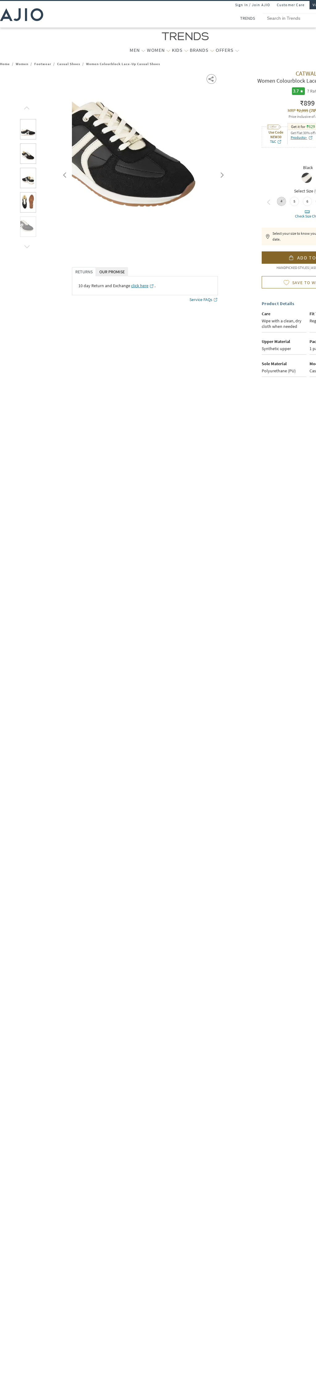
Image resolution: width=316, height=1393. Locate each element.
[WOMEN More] (168, 50)
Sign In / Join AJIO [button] (252, 4)
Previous (64, 173)
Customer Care (291, 4)
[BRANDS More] (212, 50)
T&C (273, 141)
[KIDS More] (186, 50)
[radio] (306, 182)
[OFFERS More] (237, 50)
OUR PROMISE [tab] (112, 272)
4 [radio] (281, 201)
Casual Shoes (68, 64)
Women (22, 64)
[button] (26, 106)
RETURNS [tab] (84, 272)
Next (221, 173)
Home (5, 64)
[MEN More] (143, 50)
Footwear (42, 64)
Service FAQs (200, 299)
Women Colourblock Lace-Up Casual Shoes (123, 64)
